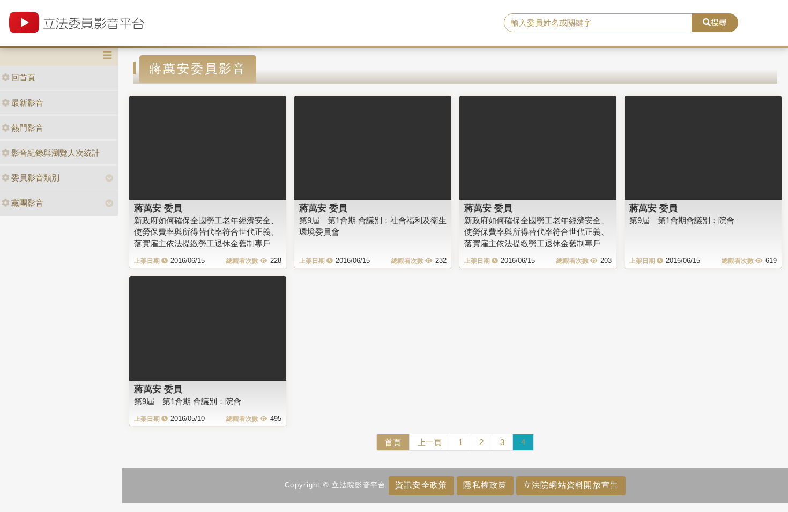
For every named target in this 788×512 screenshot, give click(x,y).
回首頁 (23, 77)
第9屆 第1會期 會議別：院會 (187, 401)
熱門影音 (27, 127)
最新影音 (27, 102)
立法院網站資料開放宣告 (571, 485)
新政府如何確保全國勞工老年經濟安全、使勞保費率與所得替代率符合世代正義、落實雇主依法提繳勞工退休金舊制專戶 (206, 232)
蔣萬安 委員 (158, 208)
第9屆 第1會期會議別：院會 (681, 220)
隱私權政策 (485, 485)
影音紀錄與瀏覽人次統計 (55, 152)
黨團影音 (27, 202)
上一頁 (430, 442)
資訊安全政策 (421, 485)
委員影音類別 (35, 177)
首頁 (393, 442)
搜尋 (719, 22)
